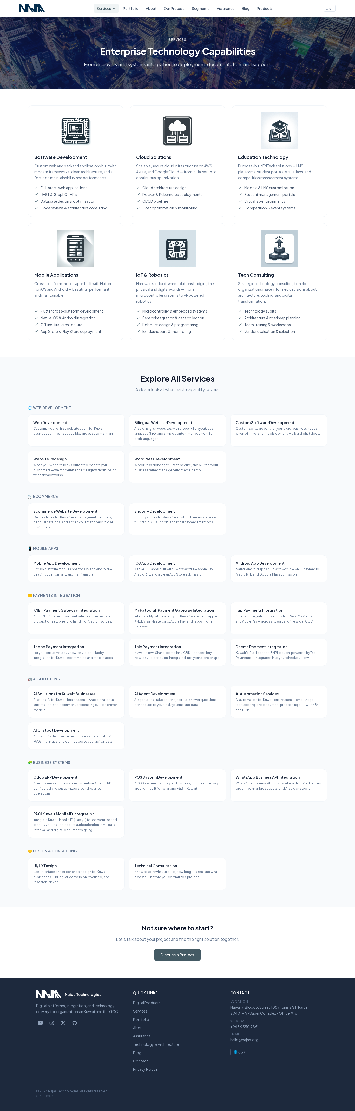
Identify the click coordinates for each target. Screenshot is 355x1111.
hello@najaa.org (244, 1039)
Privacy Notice (145, 1069)
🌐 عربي (239, 1052)
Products (265, 8)
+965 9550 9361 (244, 1026)
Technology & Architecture (156, 1044)
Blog (245, 8)
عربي (329, 8)
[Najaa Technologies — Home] (32, 8)
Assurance (225, 8)
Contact (140, 1061)
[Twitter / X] (63, 1023)
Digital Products (147, 1002)
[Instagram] (52, 1023)
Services (104, 8)
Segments (200, 8)
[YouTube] (40, 1023)
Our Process (174, 8)
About (151, 8)
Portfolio (131, 8)
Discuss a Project (177, 954)
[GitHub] (74, 1023)
